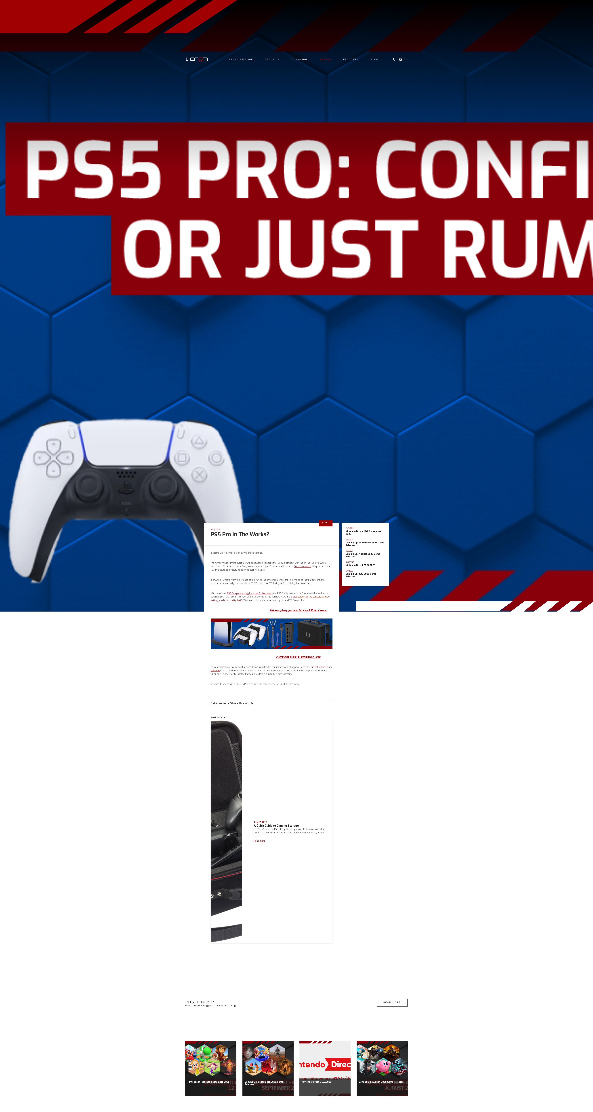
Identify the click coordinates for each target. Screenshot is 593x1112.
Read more (259, 840)
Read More (392, 1002)
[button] (402, 59)
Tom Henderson (302, 566)
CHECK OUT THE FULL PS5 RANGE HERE (298, 657)
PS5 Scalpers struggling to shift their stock (250, 593)
